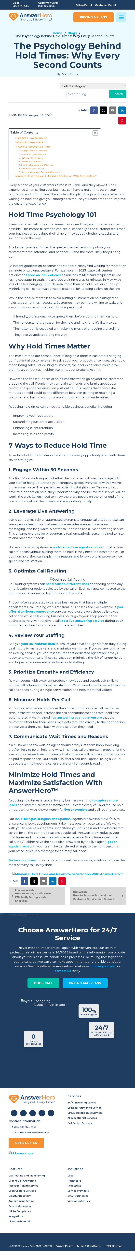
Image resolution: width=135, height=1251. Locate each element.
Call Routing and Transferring (27, 1175)
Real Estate (74, 1185)
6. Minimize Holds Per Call (31, 168)
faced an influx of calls (43, 275)
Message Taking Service (23, 1185)
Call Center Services (80, 1123)
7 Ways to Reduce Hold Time (32, 146)
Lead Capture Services (22, 1190)
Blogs (72, 33)
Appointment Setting (21, 1201)
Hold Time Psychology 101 (31, 137)
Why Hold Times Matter (29, 142)
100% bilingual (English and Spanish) (43, 819)
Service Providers (78, 1190)
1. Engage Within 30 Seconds (33, 151)
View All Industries (79, 1201)
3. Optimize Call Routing (31, 158)
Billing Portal (84, 5)
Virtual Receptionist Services (85, 1112)
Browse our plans (22, 860)
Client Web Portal (19, 1221)
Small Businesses (78, 1195)
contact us (62, 971)
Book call (43, 983)
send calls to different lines (67, 584)
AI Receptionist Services (82, 1117)
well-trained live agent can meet (78, 547)
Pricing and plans (85, 983)
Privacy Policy (64, 1246)
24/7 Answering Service (82, 1102)
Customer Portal (105, 5)
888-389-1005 (46, 5)
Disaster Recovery (20, 1195)
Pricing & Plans (93, 17)
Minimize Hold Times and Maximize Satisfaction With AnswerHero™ (56, 176)
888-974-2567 (21, 5)
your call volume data (38, 644)
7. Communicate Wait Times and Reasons (39, 172)
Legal (71, 1175)
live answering (75, 810)
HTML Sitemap (113, 1246)
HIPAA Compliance (20, 1211)
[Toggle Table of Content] (93, 133)
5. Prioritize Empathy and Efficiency (36, 165)
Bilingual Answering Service (84, 1107)
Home (57, 33)
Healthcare (74, 1180)
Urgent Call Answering (22, 1180)
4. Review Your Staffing (30, 161)
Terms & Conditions (89, 1246)
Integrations (16, 1216)
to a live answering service (83, 621)
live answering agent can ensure (76, 717)
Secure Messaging (20, 1206)
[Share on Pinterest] (122, 121)
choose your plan (103, 966)
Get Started (26, 1143)
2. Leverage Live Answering (32, 154)
